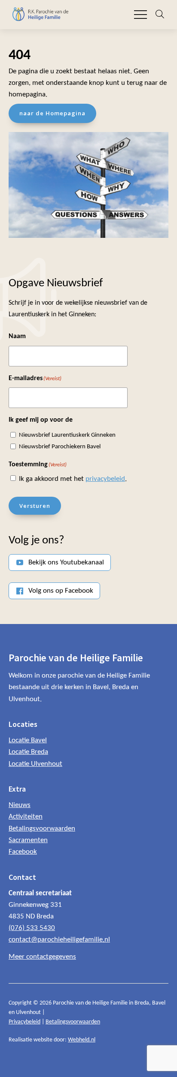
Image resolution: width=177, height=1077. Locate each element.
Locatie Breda (28, 752)
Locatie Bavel (28, 740)
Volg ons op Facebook (60, 590)
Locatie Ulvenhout (35, 764)
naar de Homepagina (52, 113)
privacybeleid (105, 479)
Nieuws (20, 805)
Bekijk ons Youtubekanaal (66, 562)
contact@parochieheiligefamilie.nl (59, 939)
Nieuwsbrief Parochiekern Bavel (60, 447)
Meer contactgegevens (42, 956)
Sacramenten (28, 840)
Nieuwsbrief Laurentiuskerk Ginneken (67, 435)
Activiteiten (26, 816)
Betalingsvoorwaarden (42, 828)
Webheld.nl (81, 1040)
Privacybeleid (24, 1022)
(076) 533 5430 (32, 928)
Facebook (23, 851)
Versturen (34, 506)
